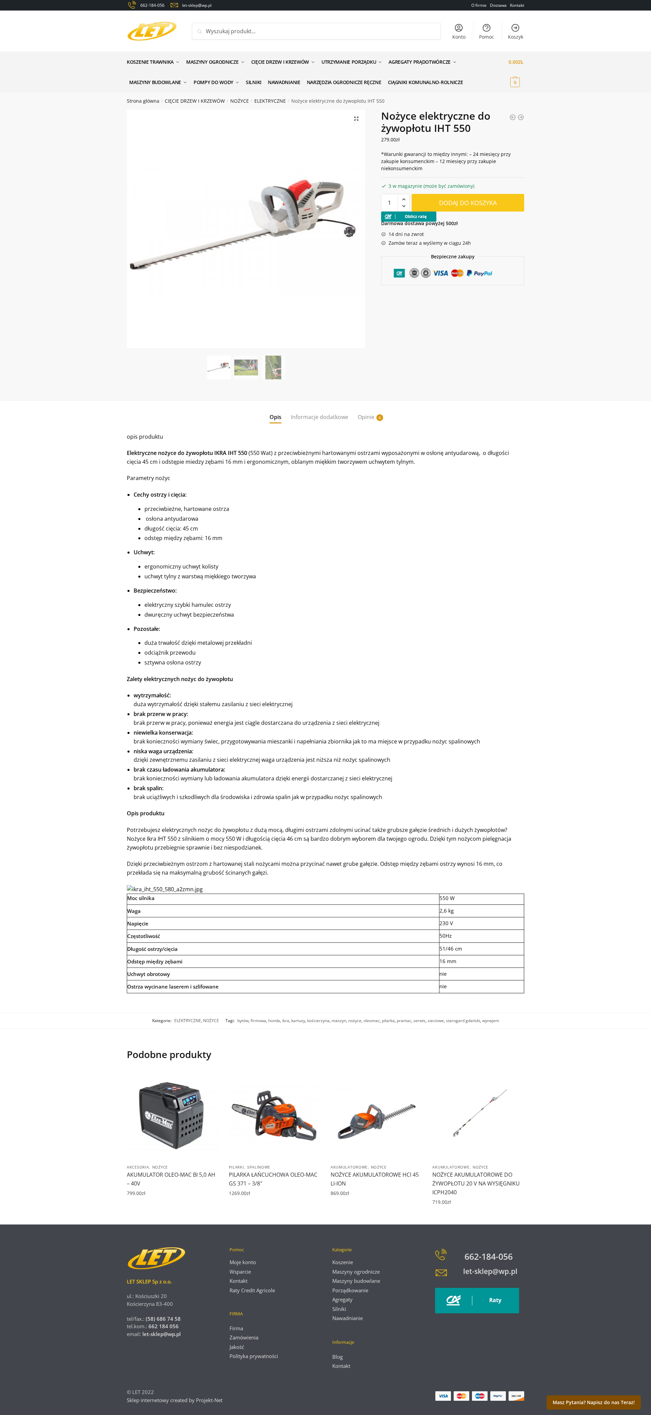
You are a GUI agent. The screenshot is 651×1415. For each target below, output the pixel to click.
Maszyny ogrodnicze (356, 1271)
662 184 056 (164, 1326)
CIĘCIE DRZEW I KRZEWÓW (195, 101)
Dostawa (498, 5)
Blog (337, 1356)
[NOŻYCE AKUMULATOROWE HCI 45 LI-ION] (376, 1115)
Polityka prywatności (254, 1356)
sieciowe (436, 1020)
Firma (236, 1328)
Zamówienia (244, 1337)
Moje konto (243, 1262)
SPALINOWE (258, 1167)
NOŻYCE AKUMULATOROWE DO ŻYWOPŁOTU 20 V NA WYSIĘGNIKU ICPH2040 (476, 1183)
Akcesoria (138, 1167)
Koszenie (342, 1262)
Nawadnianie (347, 1318)
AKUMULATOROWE (349, 1167)
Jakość (237, 1346)
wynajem (490, 1020)
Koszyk (515, 37)
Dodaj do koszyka (468, 203)
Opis (275, 417)
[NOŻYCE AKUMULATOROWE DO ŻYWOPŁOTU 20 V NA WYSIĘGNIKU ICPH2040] (478, 1115)
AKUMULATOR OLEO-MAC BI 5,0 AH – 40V (171, 1179)
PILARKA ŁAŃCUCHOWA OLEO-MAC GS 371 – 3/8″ (273, 1179)
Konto (459, 37)
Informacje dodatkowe (319, 417)
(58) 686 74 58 (162, 1318)
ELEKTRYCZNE (270, 101)
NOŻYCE (239, 101)
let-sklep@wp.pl (161, 1334)
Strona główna (143, 101)
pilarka (388, 1020)
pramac (404, 1020)
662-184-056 (489, 1256)
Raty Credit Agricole (252, 1290)
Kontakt (517, 5)
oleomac (371, 1020)
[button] (356, 118)
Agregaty (342, 1299)
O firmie (479, 5)
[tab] (275, 411)
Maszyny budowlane (356, 1280)
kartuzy (298, 1020)
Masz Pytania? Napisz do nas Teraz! (594, 1402)
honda (274, 1020)
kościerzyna (318, 1020)
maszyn (339, 1020)
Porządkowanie (350, 1290)
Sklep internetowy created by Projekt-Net (175, 1400)
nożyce (354, 1020)
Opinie (366, 417)
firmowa (258, 1020)
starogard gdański (463, 1020)
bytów (243, 1020)
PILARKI (236, 1167)
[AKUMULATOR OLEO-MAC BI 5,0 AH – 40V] (172, 1115)
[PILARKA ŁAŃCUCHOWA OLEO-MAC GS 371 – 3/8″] (274, 1115)
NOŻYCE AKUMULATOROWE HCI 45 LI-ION (375, 1179)
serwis (419, 1020)
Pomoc (486, 37)
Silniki (339, 1309)
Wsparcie (240, 1271)
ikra (285, 1020)
